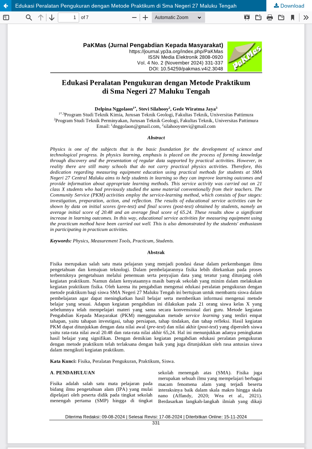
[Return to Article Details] (5, 5)
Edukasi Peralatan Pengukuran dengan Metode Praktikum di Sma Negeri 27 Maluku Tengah (126, 6)
